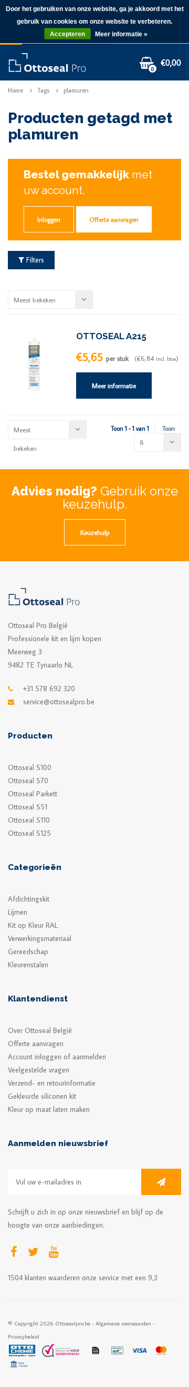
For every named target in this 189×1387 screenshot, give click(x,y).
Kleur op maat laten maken (49, 1109)
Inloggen (48, 219)
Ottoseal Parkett (32, 793)
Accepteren (67, 34)
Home (15, 90)
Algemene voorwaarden (123, 1323)
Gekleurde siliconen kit (42, 1096)
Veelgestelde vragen (38, 1070)
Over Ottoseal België (40, 1030)
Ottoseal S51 (27, 807)
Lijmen (17, 912)
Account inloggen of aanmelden (57, 1056)
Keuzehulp (94, 532)
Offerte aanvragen (114, 219)
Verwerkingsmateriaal (39, 938)
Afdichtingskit (28, 899)
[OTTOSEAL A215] (34, 363)
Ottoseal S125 (29, 833)
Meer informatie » (121, 34)
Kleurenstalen (28, 964)
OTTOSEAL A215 (111, 336)
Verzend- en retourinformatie (52, 1083)
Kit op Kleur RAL (33, 925)
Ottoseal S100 (29, 767)
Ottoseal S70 (28, 780)
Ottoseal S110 (29, 820)
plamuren (76, 90)
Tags (43, 90)
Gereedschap (28, 951)
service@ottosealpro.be (58, 701)
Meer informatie (114, 385)
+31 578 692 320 (49, 688)
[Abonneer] (161, 1182)
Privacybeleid (23, 1336)
